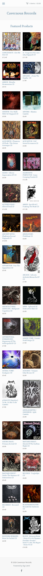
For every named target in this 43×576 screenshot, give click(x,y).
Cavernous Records (21, 13)
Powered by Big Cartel (21, 566)
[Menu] (3, 3)
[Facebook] (21, 571)
